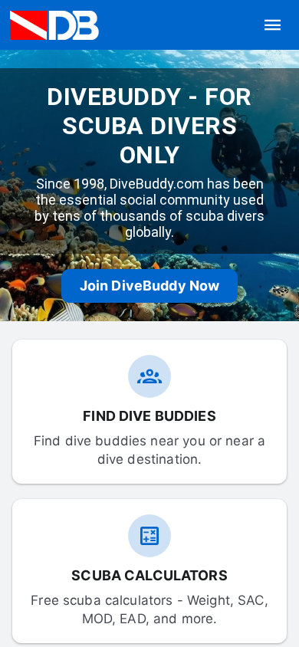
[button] (273, 25)
